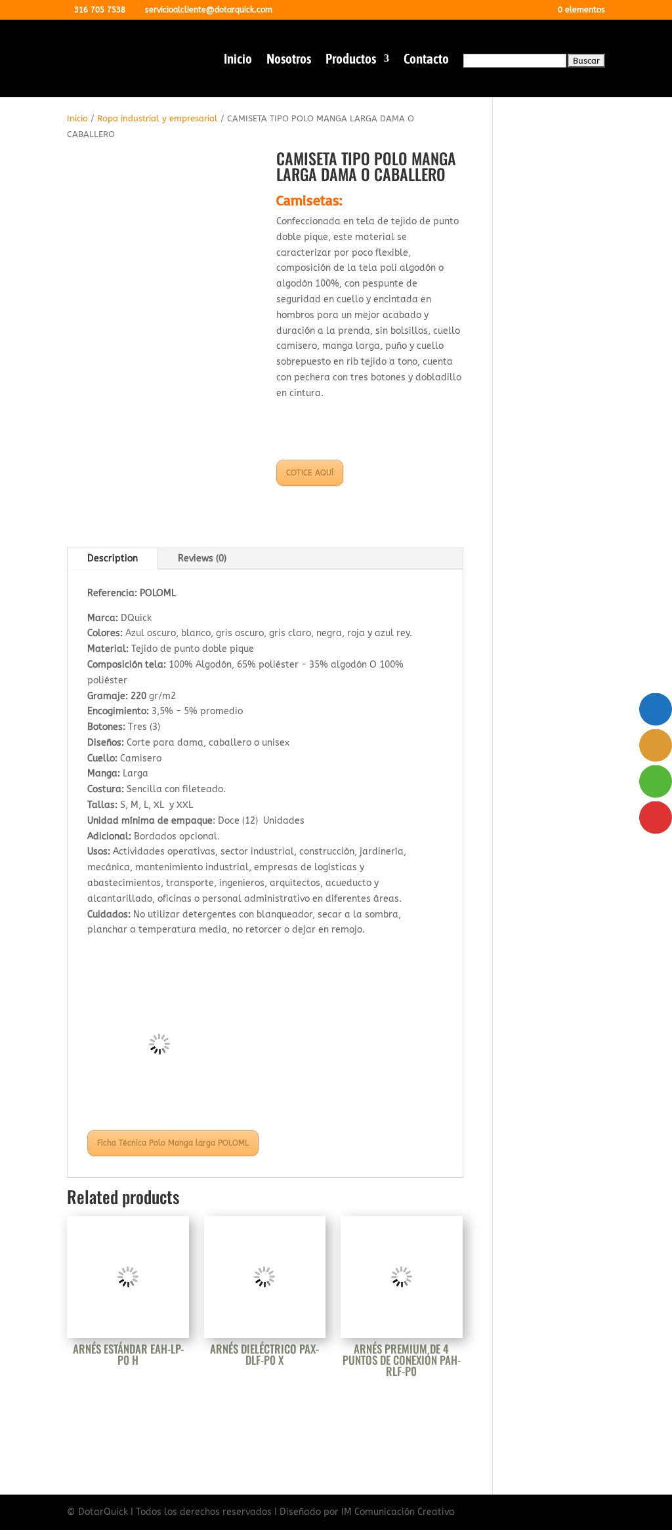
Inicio (238, 60)
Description (112, 558)
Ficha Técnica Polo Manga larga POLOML (173, 1143)
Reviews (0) (202, 558)
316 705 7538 (99, 9)
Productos (351, 60)
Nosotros (288, 60)
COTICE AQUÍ (309, 472)
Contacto (426, 60)
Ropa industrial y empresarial (157, 118)
